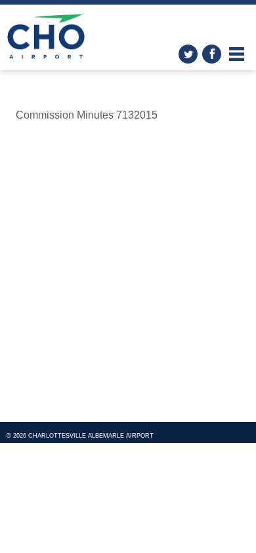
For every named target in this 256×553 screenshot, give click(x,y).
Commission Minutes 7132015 (87, 115)
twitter (188, 54)
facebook (211, 54)
